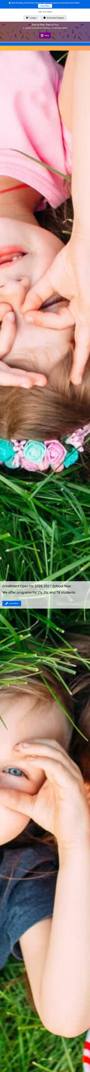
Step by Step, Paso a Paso (45, 24)
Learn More (45, 6)
